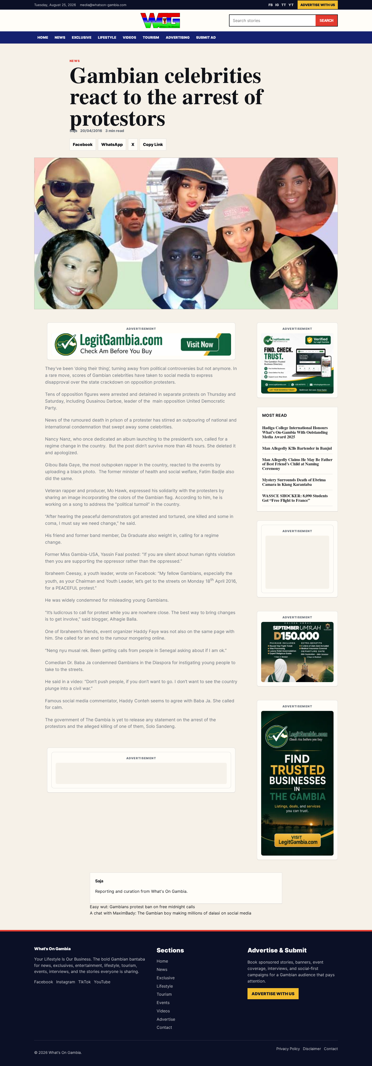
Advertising (178, 37)
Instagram (65, 981)
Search (326, 21)
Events (163, 1002)
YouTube (102, 981)
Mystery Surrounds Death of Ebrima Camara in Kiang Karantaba (294, 482)
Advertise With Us (317, 5)
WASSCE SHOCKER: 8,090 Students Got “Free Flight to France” (295, 498)
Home (42, 37)
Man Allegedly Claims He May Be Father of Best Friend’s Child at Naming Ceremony (297, 463)
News (60, 37)
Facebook (83, 144)
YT (291, 5)
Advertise (166, 1019)
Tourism (151, 37)
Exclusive (81, 37)
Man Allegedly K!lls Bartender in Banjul (297, 448)
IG (277, 5)
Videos (129, 37)
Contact (164, 1027)
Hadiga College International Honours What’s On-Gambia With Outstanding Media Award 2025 (295, 432)
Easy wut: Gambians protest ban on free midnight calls (142, 906)
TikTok (84, 981)
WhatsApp (112, 144)
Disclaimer (312, 1049)
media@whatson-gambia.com (103, 5)
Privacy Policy (288, 1049)
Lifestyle (107, 37)
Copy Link (153, 144)
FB (270, 5)
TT (283, 5)
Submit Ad (206, 37)
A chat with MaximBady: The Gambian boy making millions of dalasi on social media (170, 913)
